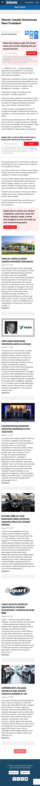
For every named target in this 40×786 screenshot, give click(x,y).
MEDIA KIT (14, 772)
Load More (20, 751)
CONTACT (25, 772)
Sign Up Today (10, 227)
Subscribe (32, 53)
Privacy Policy (6, 59)
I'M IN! (31, 144)
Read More (5, 308)
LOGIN (37, 2)
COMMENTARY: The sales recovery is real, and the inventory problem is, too (14, 690)
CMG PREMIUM (29, 2)
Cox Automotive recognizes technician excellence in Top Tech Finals (15, 428)
